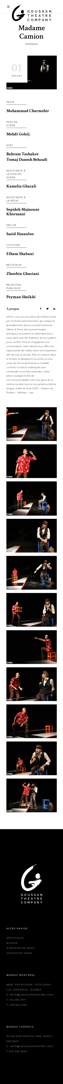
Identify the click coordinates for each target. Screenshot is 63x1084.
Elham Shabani (20, 254)
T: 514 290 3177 (16, 999)
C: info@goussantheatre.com (29, 994)
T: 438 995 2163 (16, 1004)
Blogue (12, 943)
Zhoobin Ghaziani (22, 273)
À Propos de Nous (20, 948)
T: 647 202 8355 (16, 1051)
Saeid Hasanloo (20, 234)
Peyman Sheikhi (21, 297)
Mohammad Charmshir (27, 111)
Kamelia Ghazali (21, 186)
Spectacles (15, 938)
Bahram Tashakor (22, 154)
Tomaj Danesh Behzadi (26, 159)
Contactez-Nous (19, 953)
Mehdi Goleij (18, 134)
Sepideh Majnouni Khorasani (22, 212)
